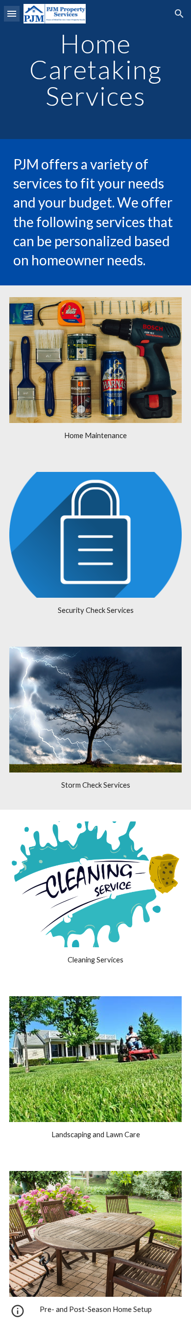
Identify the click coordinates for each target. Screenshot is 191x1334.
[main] (95, 69)
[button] (12, 13)
